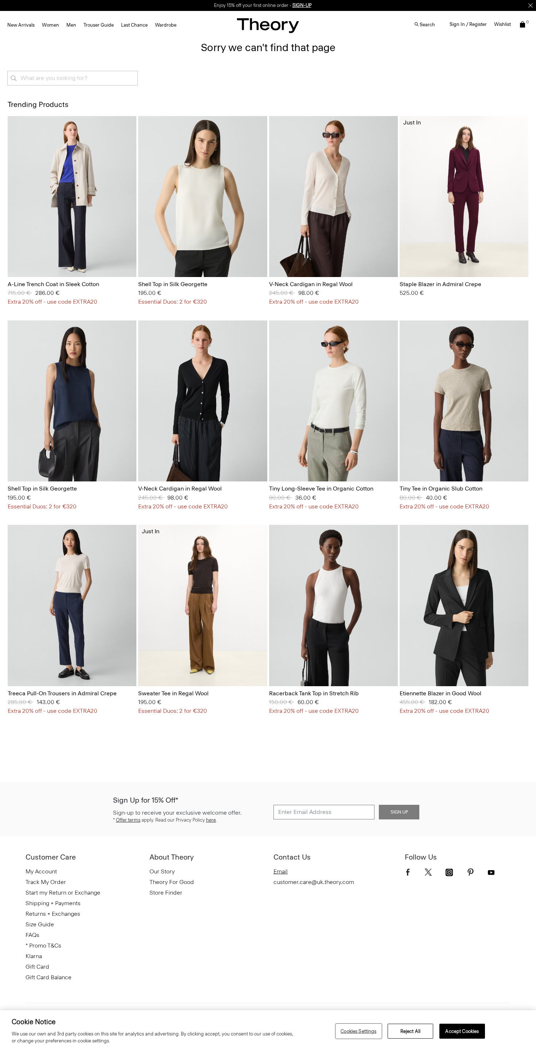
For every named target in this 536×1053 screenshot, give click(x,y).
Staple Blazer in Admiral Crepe (440, 284)
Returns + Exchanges (53, 913)
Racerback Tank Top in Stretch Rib (314, 693)
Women (50, 25)
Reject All (410, 1031)
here (211, 820)
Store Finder (165, 892)
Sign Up (399, 812)
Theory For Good (171, 882)
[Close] (530, 5)
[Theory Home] (268, 25)
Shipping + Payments (53, 903)
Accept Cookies (462, 1031)
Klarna (34, 956)
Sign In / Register (468, 24)
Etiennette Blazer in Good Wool (440, 693)
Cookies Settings (358, 1031)
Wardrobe (165, 25)
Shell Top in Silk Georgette (172, 284)
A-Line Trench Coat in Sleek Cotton (53, 284)
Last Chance (134, 25)
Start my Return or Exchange (63, 892)
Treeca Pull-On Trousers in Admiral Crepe (62, 693)
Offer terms (128, 820)
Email (280, 871)
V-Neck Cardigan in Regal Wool (311, 284)
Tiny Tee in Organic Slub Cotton (441, 488)
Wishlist (502, 24)
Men (71, 25)
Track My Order (46, 882)
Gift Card (37, 966)
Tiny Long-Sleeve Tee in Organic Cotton (321, 488)
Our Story (162, 871)
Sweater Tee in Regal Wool (173, 693)
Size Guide (40, 924)
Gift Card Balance (48, 977)
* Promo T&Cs (43, 945)
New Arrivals (21, 25)
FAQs (32, 934)
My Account (41, 871)
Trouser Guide (98, 25)
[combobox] (72, 78)
